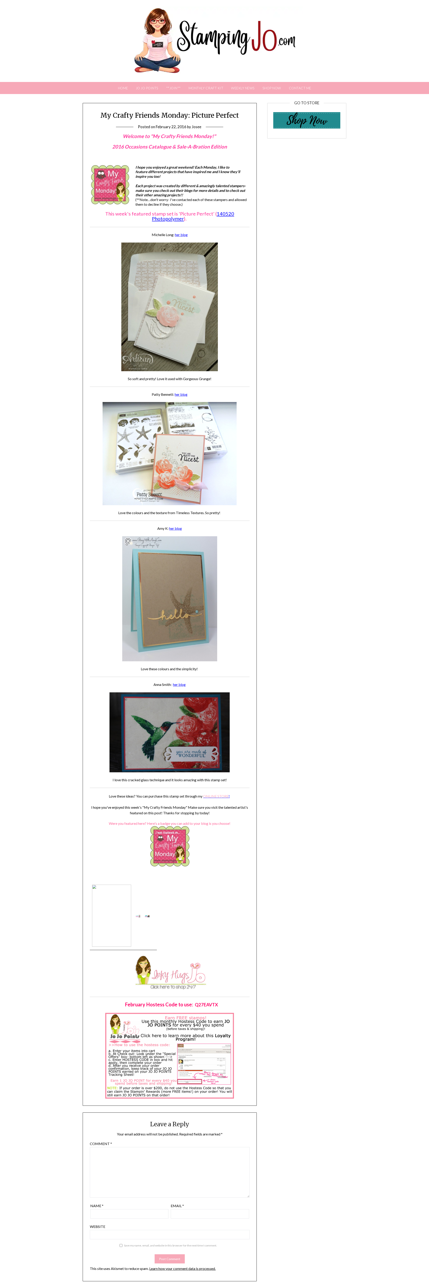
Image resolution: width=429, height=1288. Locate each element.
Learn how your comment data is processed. (182, 1268)
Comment (101, 1143)
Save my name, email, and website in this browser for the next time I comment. (170, 1245)
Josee (196, 126)
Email (177, 1206)
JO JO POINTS (147, 88)
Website (97, 1226)
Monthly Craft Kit (206, 88)
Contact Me (300, 88)
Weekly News (243, 88)
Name (96, 1206)
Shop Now (272, 88)
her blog (181, 234)
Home (123, 88)
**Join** (173, 88)
